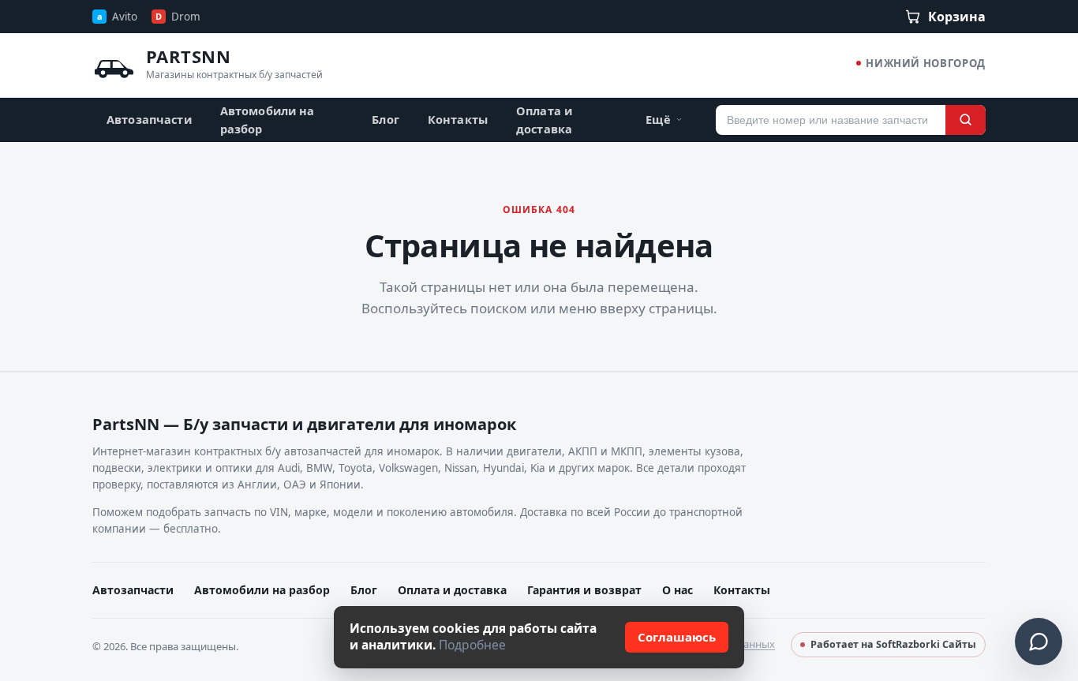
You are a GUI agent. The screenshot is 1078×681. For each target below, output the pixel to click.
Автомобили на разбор (267, 119)
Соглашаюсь (677, 637)
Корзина (957, 16)
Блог (385, 119)
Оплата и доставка (544, 119)
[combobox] (830, 120)
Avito (117, 16)
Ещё (658, 119)
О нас (677, 589)
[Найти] (965, 120)
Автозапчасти (149, 119)
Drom (177, 16)
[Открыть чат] (1038, 641)
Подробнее (472, 644)
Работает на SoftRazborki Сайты (893, 644)
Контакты (458, 119)
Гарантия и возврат (584, 589)
